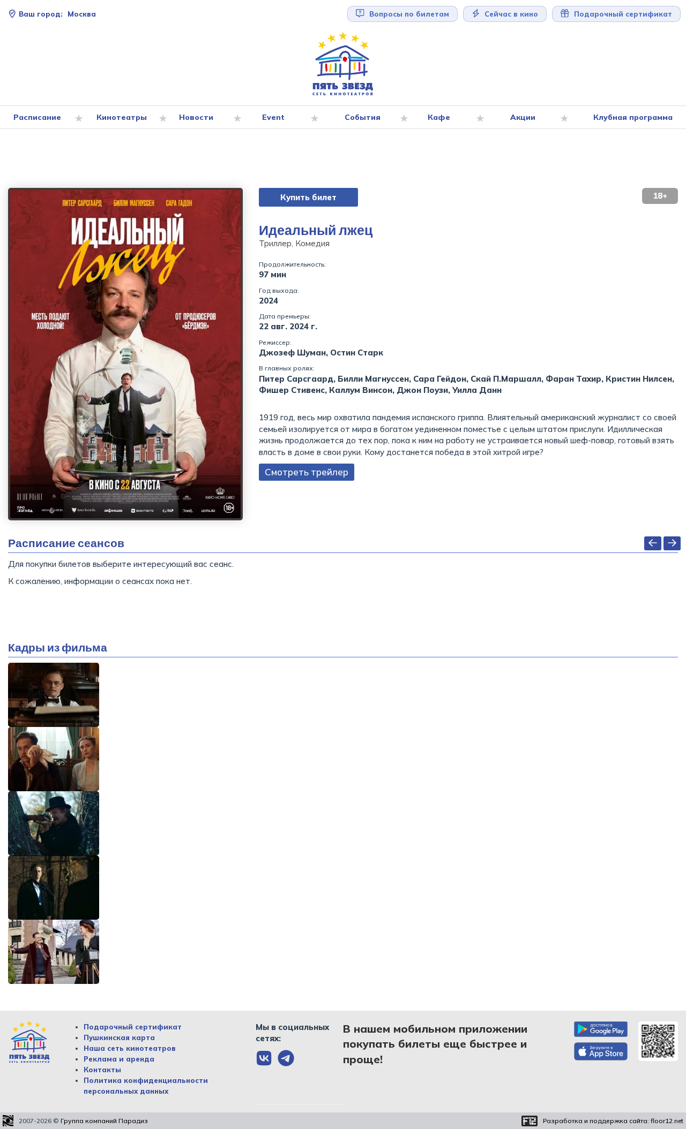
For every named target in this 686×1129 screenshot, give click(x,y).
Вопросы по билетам (408, 14)
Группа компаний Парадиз (104, 1121)
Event (273, 117)
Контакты (102, 1069)
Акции (522, 117)
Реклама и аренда (119, 1059)
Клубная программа (633, 117)
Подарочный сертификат (133, 1026)
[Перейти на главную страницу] (343, 64)
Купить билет (308, 197)
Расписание (37, 117)
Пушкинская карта (119, 1037)
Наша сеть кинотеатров (130, 1048)
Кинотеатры (121, 117)
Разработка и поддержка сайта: (613, 1121)
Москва (57, 14)
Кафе (439, 117)
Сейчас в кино (510, 14)
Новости (196, 117)
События (363, 117)
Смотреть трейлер (306, 472)
